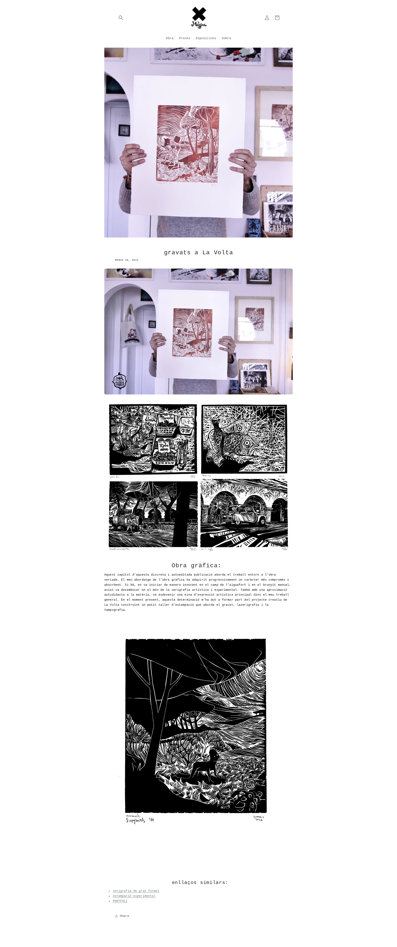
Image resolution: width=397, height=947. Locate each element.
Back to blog (202, 940)
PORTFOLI (120, 901)
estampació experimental (134, 896)
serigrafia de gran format (136, 891)
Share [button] (124, 916)
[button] (121, 18)
